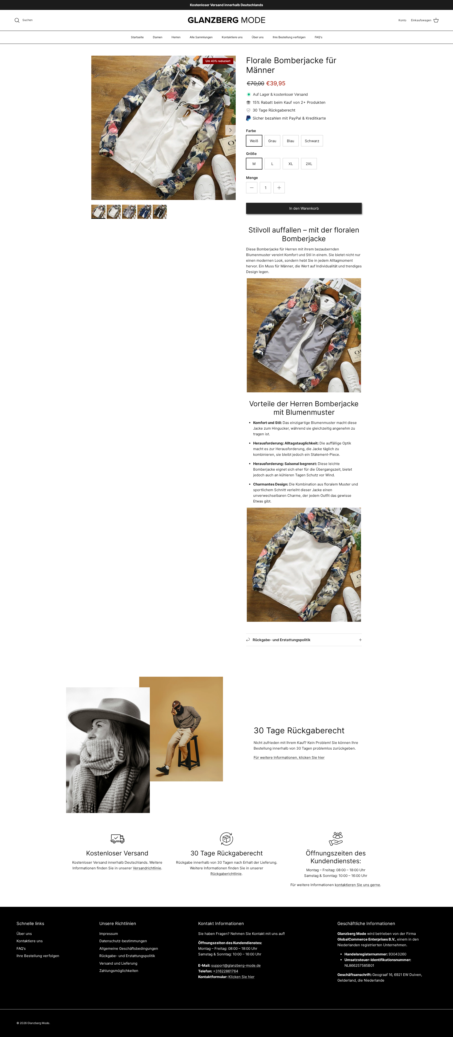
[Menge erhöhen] (279, 187)
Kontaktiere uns (232, 37)
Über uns (258, 37)
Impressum (108, 933)
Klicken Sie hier (241, 977)
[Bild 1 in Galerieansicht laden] (163, 128)
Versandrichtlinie (147, 868)
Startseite (137, 37)
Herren (176, 37)
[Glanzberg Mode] (226, 20)
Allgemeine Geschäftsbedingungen (128, 948)
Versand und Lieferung (118, 963)
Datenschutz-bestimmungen (123, 941)
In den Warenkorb (304, 208)
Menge (252, 177)
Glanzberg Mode (38, 1023)
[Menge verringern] (251, 187)
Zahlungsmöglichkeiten (118, 970)
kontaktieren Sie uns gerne (357, 885)
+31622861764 (225, 971)
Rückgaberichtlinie (226, 873)
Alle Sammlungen (201, 37)
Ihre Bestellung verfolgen (289, 37)
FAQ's (318, 37)
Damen (157, 37)
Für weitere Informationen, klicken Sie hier (289, 757)
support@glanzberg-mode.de (236, 965)
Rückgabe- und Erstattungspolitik (127, 956)
